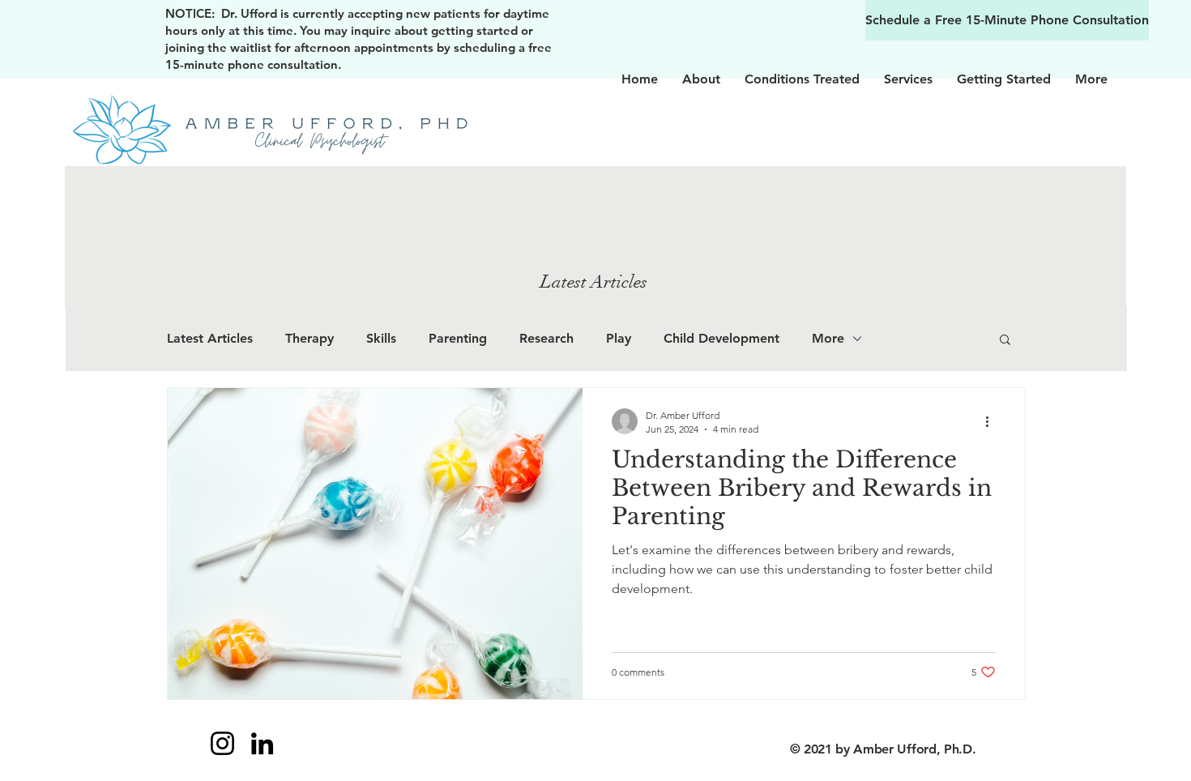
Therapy (309, 338)
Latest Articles (210, 338)
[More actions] (993, 421)
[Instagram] (222, 743)
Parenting (458, 338)
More (828, 338)
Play (618, 338)
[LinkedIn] (262, 743)
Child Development (721, 338)
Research (546, 338)
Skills (381, 338)
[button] (1005, 340)
